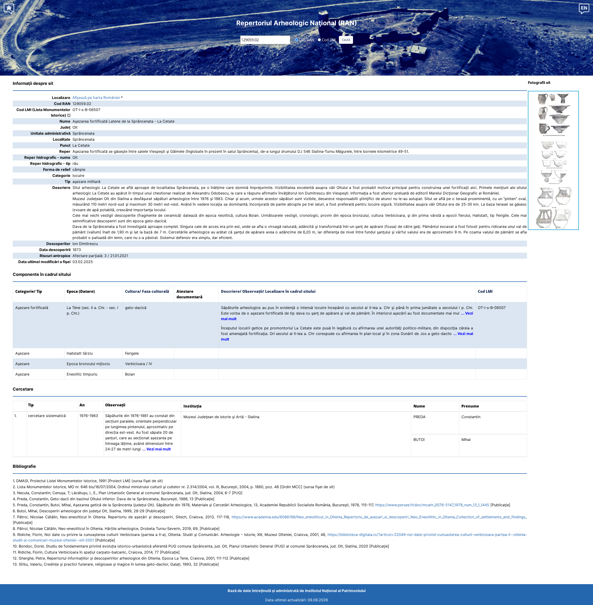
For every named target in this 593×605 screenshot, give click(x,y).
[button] (584, 8)
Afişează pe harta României (96, 97)
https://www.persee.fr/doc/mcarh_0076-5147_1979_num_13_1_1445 (432, 505)
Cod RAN (306, 39)
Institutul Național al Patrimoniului (335, 590)
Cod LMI (328, 39)
